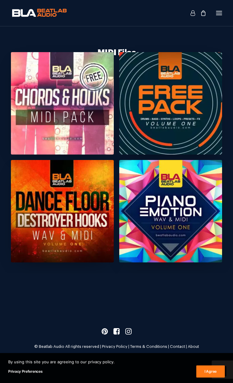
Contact (177, 346)
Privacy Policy (114, 346)
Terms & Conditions (148, 346)
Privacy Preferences (25, 371)
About (193, 346)
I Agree (210, 371)
